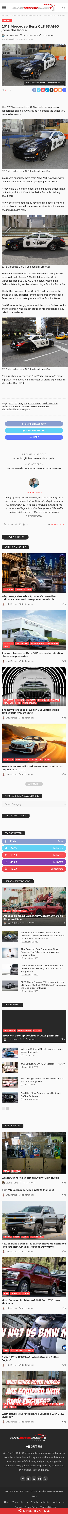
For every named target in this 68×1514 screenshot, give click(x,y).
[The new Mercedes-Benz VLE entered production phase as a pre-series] (34, 629)
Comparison (9, 1030)
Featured (31, 700)
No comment (48, 35)
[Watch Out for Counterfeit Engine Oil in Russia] (34, 1153)
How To (25, 1237)
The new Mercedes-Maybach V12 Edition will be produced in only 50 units (30, 711)
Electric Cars (22, 643)
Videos (13, 1407)
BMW (6, 1350)
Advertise (45, 1502)
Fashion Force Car (11, 406)
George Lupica (11, 35)
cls (25, 403)
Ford (6, 1293)
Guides (7, 911)
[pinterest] (34, 855)
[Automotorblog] (34, 7)
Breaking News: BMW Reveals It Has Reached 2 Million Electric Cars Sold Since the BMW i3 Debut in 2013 (43, 935)
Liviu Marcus (11, 604)
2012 (11, 403)
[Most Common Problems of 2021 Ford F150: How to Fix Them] (34, 1277)
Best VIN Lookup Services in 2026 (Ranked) (31, 1035)
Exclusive (20, 700)
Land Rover (9, 1404)
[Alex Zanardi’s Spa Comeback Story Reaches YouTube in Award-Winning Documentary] (10, 953)
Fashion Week (29, 406)
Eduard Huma (12, 1183)
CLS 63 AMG (34, 403)
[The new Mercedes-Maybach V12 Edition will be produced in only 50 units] (34, 686)
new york (25, 409)
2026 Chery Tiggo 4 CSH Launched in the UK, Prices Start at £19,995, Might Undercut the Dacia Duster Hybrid (43, 985)
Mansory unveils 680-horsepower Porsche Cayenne (34, 468)
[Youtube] (34, 869)
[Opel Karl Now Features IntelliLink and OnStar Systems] (10, 1097)
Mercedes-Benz (10, 409)
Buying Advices (19, 911)
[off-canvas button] (4, 7)
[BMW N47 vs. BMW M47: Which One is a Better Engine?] (34, 1334)
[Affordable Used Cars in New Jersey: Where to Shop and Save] (34, 906)
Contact (18, 1507)
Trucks (7, 1237)
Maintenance (37, 1237)
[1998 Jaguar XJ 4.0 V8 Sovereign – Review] (10, 1067)
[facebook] (34, 841)
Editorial (34, 1502)
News (6, 646)
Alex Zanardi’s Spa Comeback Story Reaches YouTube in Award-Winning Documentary (40, 952)
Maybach (55, 700)
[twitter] (34, 848)
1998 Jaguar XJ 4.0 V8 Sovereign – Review (43, 1063)
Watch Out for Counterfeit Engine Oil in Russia (30, 1177)
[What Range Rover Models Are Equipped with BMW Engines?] (10, 1082)
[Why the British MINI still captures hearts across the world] (10, 1053)
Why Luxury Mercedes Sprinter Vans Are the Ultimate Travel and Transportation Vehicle (29, 598)
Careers (24, 1502)
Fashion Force (50, 403)
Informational (24, 1030)
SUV (5, 1407)
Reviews (37, 1030)
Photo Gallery (29, 703)
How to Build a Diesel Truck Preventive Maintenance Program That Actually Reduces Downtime (34, 1245)
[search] (63, 7)
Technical (15, 1293)
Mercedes (7, 20)
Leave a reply (14, 537)
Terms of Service (48, 1507)
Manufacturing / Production (44, 643)
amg (20, 403)
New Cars (8, 703)
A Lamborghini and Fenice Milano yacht (34, 458)
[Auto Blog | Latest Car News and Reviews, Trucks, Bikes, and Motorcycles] (28, 1437)
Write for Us (58, 1502)
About (7, 1502)
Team (15, 1502)
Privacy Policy (31, 1507)
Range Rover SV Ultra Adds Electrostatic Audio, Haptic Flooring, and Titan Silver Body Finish (42, 968)
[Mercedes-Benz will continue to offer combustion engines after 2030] (34, 743)
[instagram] (34, 862)
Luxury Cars (43, 700)
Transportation (23, 589)
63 (16, 403)
